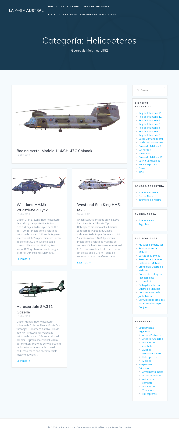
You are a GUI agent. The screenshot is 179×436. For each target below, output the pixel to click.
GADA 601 (144, 153)
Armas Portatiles (151, 335)
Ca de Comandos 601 (151, 138)
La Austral (26, 10)
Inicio (52, 6)
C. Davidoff (145, 281)
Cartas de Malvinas (149, 255)
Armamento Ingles (152, 371)
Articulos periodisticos (151, 244)
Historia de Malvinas (150, 263)
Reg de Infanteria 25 (150, 113)
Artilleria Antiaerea (152, 338)
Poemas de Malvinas (150, 259)
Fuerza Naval (146, 196)
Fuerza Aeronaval (148, 192)
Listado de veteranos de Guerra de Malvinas (82, 14)
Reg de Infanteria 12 (150, 116)
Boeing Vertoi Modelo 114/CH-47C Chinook (54, 150)
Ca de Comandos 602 (151, 142)
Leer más (22, 258)
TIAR (141, 171)
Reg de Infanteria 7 (149, 120)
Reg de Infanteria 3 (149, 135)
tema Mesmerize (121, 427)
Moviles (146, 360)
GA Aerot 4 (145, 149)
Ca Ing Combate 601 (150, 160)
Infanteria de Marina (150, 199)
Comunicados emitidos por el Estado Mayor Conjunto (152, 303)
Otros (142, 168)
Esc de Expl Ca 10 (148, 164)
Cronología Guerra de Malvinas (85, 6)
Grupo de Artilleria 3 (150, 146)
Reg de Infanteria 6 (149, 124)
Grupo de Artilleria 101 (151, 157)
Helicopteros (149, 357)
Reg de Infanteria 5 (149, 127)
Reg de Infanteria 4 (149, 131)
